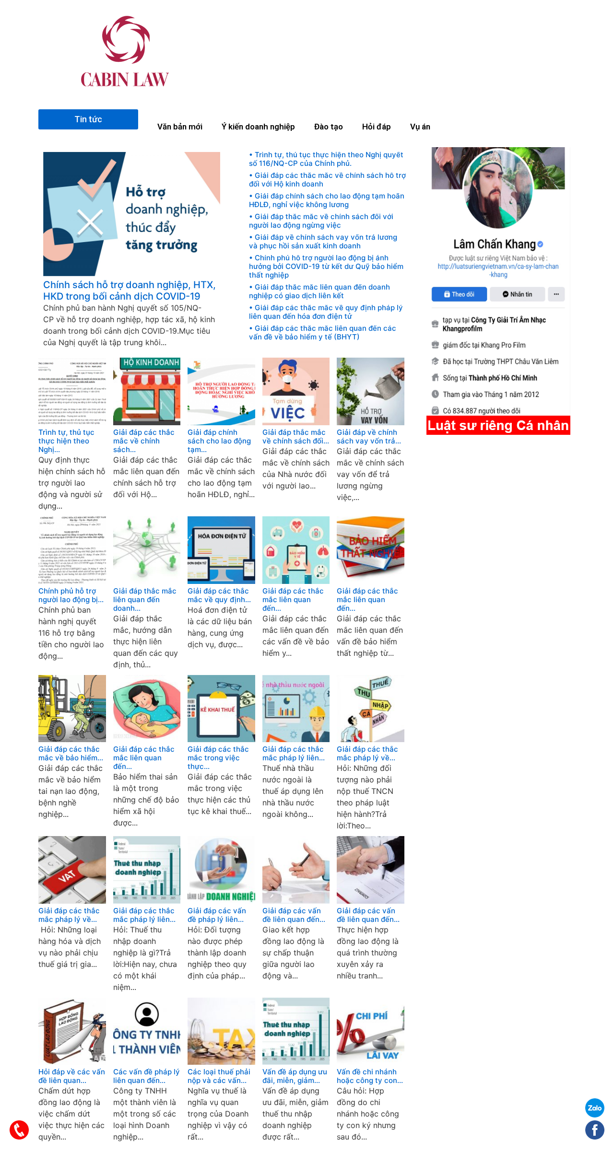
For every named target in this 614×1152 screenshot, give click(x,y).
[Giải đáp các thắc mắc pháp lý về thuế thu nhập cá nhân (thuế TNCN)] (370, 739)
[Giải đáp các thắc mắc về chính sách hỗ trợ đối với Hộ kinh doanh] (147, 422)
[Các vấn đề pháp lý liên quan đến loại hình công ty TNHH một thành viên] (147, 1062)
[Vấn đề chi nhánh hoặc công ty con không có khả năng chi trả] (370, 1062)
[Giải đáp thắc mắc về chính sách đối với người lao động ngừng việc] (296, 422)
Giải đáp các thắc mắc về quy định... (219, 595)
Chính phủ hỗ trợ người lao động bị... (71, 595)
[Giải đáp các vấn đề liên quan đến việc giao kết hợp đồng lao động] (296, 901)
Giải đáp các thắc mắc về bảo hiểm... (70, 753)
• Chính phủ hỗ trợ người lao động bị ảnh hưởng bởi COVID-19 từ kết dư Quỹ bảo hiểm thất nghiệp (326, 266)
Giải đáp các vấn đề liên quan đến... (293, 915)
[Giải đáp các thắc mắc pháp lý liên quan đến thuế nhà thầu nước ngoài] (296, 739)
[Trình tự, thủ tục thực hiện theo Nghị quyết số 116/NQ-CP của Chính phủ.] (72, 422)
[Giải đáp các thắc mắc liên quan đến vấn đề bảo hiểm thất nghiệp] (370, 581)
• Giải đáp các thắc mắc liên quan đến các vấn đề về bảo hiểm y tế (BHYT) (322, 332)
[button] (88, 119)
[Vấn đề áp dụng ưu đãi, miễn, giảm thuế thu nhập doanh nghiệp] (296, 1062)
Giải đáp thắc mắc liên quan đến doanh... (145, 600)
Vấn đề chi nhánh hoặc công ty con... (370, 1076)
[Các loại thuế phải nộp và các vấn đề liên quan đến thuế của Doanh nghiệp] (221, 1062)
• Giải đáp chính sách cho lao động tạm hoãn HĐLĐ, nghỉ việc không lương (326, 200)
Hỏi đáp (376, 126)
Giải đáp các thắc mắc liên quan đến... (293, 600)
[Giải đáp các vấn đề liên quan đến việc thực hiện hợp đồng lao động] (370, 901)
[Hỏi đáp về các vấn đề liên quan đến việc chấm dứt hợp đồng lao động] (72, 1062)
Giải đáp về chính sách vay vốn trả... (369, 436)
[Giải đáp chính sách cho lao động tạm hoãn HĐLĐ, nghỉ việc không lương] (221, 422)
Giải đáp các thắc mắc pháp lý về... (367, 753)
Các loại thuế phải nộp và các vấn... (219, 1076)
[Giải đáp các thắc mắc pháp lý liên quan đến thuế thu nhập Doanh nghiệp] (147, 901)
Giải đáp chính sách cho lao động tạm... (219, 441)
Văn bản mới (179, 126)
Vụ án (420, 126)
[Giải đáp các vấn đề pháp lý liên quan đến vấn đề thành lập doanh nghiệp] (221, 901)
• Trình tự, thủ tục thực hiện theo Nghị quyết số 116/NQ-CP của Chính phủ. (326, 159)
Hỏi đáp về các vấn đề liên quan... (71, 1076)
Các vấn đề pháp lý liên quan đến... (146, 1076)
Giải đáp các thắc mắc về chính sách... (144, 441)
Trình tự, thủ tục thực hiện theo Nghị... (66, 441)
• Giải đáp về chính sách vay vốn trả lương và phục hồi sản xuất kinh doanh (323, 241)
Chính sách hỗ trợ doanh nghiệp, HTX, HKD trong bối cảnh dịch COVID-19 (129, 290)
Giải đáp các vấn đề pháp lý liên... (217, 915)
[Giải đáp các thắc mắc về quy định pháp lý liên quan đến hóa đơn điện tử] (221, 581)
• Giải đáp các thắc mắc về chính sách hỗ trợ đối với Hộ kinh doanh (327, 179)
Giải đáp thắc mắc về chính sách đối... (295, 436)
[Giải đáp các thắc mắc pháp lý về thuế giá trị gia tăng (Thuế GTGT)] (72, 901)
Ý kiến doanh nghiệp (258, 126)
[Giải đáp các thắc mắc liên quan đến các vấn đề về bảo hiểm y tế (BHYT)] (296, 581)
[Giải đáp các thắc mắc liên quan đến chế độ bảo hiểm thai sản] (147, 739)
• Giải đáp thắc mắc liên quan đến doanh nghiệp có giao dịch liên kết (319, 291)
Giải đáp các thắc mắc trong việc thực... (218, 758)
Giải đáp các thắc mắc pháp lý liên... (293, 753)
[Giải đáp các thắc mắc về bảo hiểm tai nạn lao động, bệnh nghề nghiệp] (72, 739)
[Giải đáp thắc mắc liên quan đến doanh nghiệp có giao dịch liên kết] (147, 581)
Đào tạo (328, 126)
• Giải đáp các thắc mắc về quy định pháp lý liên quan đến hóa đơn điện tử (326, 312)
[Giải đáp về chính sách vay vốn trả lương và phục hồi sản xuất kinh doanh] (370, 422)
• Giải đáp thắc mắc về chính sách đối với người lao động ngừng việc (321, 221)
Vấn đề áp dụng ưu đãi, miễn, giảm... (294, 1076)
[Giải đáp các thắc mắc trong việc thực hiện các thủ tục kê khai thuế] (221, 739)
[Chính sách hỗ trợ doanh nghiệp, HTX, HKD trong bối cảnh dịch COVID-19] (131, 273)
